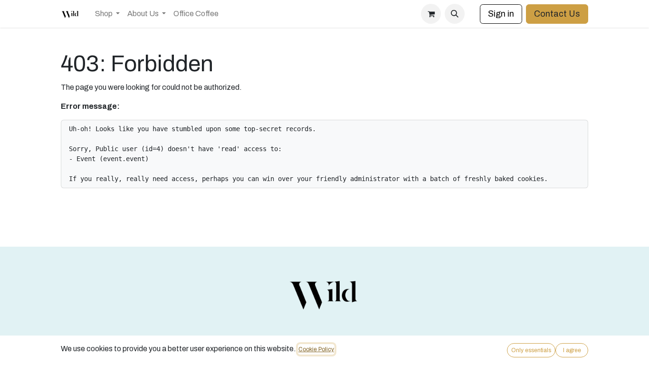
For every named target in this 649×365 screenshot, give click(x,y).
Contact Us (557, 14)
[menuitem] (107, 13)
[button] (455, 14)
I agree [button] (572, 350)
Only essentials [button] (531, 350)
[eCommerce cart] (431, 14)
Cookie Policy (316, 349)
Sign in (501, 14)
